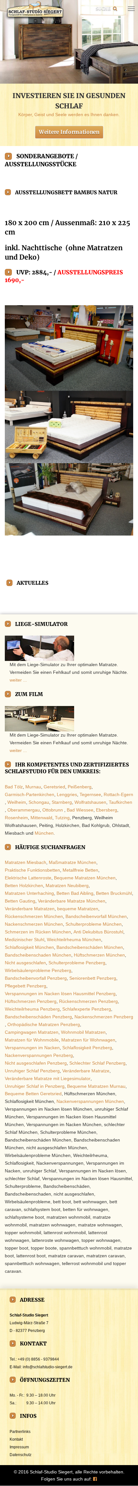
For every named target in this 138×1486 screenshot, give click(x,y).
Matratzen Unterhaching (29, 893)
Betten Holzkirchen (24, 885)
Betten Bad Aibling (74, 893)
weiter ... (18, 680)
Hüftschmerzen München (99, 955)
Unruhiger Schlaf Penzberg (32, 1070)
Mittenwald (41, 817)
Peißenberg (79, 786)
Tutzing (62, 817)
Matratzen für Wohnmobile (32, 1039)
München (44, 833)
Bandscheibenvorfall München (96, 916)
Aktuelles (32, 583)
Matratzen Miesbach (25, 862)
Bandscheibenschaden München (38, 955)
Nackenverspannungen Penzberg (39, 1055)
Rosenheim (16, 817)
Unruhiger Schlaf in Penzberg (35, 1086)
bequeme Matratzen (77, 908)
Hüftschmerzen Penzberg (30, 1001)
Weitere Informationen (69, 131)
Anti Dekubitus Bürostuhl (98, 931)
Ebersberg (106, 809)
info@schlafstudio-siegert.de (48, 1367)
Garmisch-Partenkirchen (29, 794)
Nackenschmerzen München (34, 924)
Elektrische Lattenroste (28, 877)
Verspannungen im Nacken (32, 1047)
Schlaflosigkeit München (29, 947)
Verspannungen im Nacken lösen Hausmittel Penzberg (60, 993)
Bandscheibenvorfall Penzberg (36, 978)
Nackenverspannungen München (90, 1101)
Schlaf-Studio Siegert (51, 1471)
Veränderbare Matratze (85, 1070)
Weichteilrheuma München (74, 939)
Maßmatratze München (72, 862)
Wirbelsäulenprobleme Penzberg (38, 970)
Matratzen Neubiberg (67, 885)
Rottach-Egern (118, 794)
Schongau (39, 802)
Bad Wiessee (80, 809)
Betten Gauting (20, 901)
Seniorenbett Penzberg (92, 978)
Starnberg (62, 802)
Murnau (33, 786)
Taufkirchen (120, 802)
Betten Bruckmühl (114, 893)
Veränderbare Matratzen (30, 908)
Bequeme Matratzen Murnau (96, 1086)
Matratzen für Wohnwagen (88, 1039)
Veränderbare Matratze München (71, 901)
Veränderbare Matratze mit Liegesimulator (48, 1078)
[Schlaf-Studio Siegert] (34, 10)
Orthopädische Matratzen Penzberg (43, 1024)
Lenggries (67, 794)
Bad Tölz (14, 786)
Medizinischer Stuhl (24, 939)
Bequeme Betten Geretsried (33, 1093)
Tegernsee (90, 794)
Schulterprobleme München (93, 924)
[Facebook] (95, 1478)
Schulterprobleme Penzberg (76, 962)
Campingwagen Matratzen (31, 1032)
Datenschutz (20, 1455)
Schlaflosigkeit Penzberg (87, 1047)
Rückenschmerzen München (34, 916)
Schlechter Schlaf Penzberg (97, 1063)
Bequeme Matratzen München (85, 877)
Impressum (19, 1447)
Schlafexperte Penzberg (86, 1009)
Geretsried (54, 786)
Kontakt (16, 1439)
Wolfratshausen (90, 802)
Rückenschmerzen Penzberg (88, 1001)
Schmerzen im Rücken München (38, 931)
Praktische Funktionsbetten (32, 870)
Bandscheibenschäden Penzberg (38, 1016)
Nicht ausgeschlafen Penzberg (36, 1063)
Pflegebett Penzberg (25, 985)
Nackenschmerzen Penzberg (103, 1016)
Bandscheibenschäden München (89, 947)
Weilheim (16, 802)
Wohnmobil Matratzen (83, 1032)
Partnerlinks (20, 1431)
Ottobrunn (52, 809)
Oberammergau (23, 809)
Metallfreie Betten (80, 870)
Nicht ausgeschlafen (25, 962)
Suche (103, 8)
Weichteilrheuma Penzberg (32, 1009)
